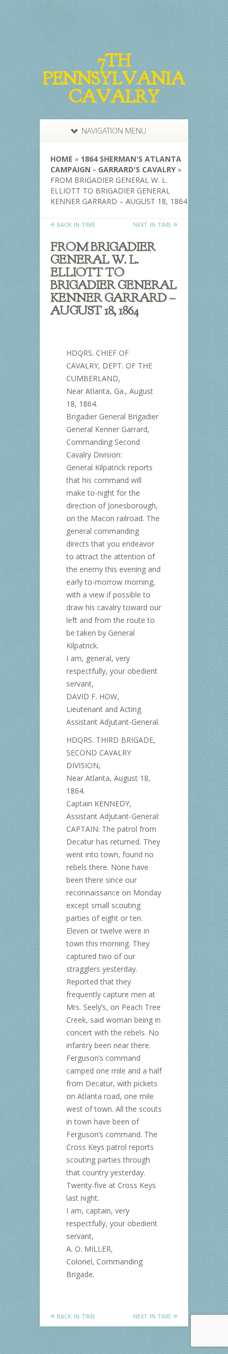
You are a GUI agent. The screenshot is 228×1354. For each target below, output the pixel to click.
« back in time (72, 224)
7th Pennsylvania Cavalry (114, 78)
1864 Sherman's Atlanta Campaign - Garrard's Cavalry (115, 164)
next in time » (155, 224)
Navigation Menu (114, 131)
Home (61, 159)
